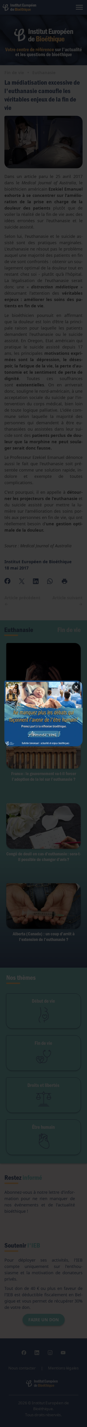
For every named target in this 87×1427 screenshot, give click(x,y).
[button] (43, 713)
